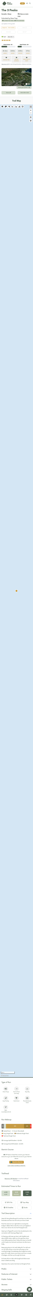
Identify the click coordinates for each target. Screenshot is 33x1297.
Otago (9, 14)
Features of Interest (9, 1274)
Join (22, 3)
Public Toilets (6, 1279)
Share (7, 92)
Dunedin (4, 14)
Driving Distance (16, 60)
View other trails (24, 92)
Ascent (13, 53)
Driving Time (6, 59)
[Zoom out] (30, 113)
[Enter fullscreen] (30, 106)
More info (10, 36)
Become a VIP (5, 64)
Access (4, 1285)
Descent (20, 53)
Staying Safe (6, 1290)
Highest (28, 53)
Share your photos (23, 87)
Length (5, 53)
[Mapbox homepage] (5, 1076)
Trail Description (8, 1213)
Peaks (3, 1269)
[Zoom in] (30, 110)
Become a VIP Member (11, 1178)
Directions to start (26, 60)
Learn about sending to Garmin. (16, 1165)
